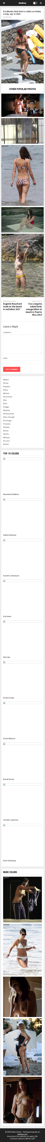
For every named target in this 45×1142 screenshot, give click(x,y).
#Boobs (6, 393)
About (21, 1138)
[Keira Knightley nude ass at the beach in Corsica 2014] (22, 175)
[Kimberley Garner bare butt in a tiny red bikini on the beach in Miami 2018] (22, 1046)
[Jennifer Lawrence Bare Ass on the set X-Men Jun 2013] (22, 130)
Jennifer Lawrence (10, 820)
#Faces (6, 430)
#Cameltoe (7, 396)
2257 (33, 1138)
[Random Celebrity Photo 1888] (22, 219)
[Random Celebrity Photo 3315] (22, 265)
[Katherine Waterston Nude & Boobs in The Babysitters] (22, 1100)
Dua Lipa (6, 657)
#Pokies (6, 427)
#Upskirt (6, 386)
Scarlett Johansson (11, 575)
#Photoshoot (8, 413)
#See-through (9, 417)
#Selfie (6, 434)
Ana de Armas (8, 779)
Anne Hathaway (9, 860)
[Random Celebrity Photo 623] (22, 105)
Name (5, 358)
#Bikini (6, 379)
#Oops (5, 383)
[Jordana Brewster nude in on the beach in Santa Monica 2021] (22, 949)
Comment (8, 332)
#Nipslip (6, 410)
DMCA (27, 1138)
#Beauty (6, 437)
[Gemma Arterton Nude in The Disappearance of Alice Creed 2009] (22, 899)
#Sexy (5, 390)
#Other (6, 444)
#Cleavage (7, 420)
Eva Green (7, 616)
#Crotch (6, 441)
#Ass (5, 400)
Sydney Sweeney (9, 535)
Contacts (14, 1138)
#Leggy (6, 407)
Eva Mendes (7, 17)
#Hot (5, 403)
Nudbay (22, 3)
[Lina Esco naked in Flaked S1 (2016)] (22, 996)
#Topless (7, 424)
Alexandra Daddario (11, 494)
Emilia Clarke (8, 698)
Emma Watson (9, 738)
